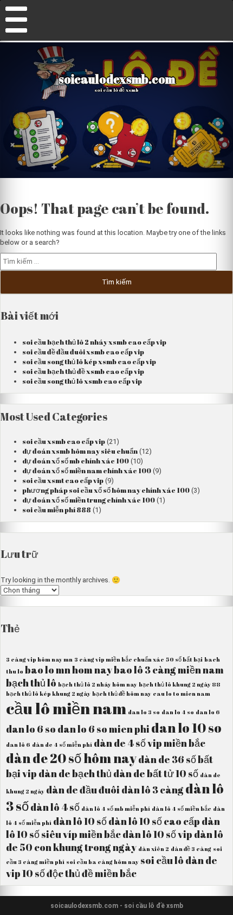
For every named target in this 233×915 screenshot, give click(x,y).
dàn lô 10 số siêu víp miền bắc (113, 828)
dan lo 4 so (177, 712)
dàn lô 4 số (55, 807)
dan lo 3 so (144, 712)
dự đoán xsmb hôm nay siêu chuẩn (80, 451)
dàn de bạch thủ (75, 773)
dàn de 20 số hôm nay (71, 758)
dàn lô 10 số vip (157, 834)
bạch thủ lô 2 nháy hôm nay (97, 684)
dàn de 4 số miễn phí (62, 744)
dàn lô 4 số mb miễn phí (115, 808)
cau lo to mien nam (181, 693)
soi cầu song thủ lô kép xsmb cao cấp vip (89, 361)
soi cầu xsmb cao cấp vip (63, 441)
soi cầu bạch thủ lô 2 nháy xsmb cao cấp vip (94, 342)
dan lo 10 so (186, 727)
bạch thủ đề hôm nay (121, 693)
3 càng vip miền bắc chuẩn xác (119, 659)
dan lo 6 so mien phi (103, 728)
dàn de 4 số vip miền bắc (149, 742)
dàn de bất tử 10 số (155, 773)
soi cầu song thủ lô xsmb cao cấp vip (82, 381)
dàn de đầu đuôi (83, 789)
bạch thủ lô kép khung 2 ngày (48, 693)
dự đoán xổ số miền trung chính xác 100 (88, 500)
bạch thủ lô (31, 682)
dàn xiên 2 (153, 849)
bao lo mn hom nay (68, 669)
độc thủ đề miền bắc (92, 873)
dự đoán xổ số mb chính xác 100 (75, 461)
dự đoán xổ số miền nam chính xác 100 (86, 470)
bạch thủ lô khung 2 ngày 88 (180, 684)
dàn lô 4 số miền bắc (181, 808)
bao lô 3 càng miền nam (169, 669)
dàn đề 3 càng (191, 849)
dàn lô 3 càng (152, 789)
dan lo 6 (208, 712)
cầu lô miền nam (66, 708)
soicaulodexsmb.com (117, 79)
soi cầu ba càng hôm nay (102, 862)
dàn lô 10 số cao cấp (154, 821)
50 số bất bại (184, 659)
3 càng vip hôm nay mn (39, 659)
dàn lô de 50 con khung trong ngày (114, 841)
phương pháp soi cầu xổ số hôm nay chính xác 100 (106, 490)
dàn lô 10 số (80, 821)
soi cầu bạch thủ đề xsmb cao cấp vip (83, 371)
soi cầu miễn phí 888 (56, 509)
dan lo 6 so (31, 728)
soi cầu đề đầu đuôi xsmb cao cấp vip (83, 352)
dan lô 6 (18, 744)
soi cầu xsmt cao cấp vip (62, 480)
